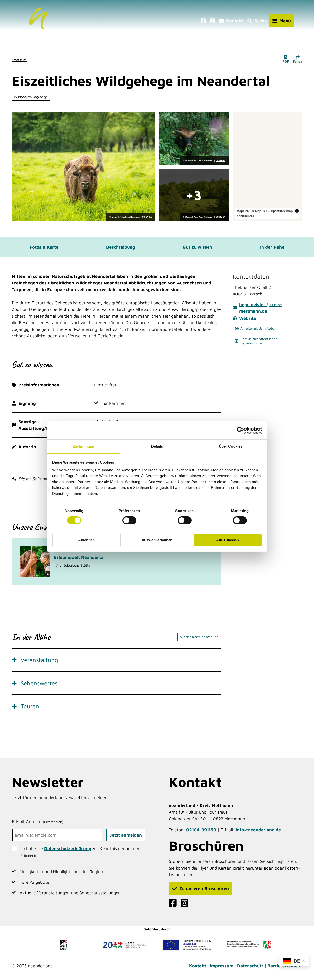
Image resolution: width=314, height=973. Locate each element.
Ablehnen (86, 540)
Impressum (221, 965)
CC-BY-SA (147, 217)
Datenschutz (250, 965)
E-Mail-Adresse (37, 821)
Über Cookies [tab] (230, 446)
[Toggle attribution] (297, 211)
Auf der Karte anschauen (199, 637)
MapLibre (243, 211)
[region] (267, 166)
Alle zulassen (227, 540)
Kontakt (197, 965)
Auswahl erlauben (157, 540)
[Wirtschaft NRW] (249, 945)
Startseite (19, 60)
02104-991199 (201, 829)
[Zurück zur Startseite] (39, 21)
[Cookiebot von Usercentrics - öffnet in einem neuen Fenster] (240, 430)
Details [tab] (157, 446)
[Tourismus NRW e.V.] (65, 945)
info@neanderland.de (258, 829)
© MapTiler (259, 211)
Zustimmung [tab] (83, 446)
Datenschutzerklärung (67, 848)
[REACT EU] (187, 945)
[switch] (129, 520)
